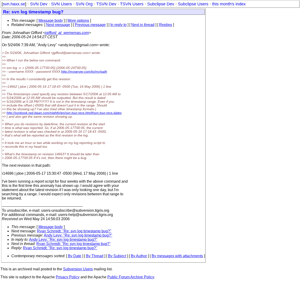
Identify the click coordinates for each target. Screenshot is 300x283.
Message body (50, 21)
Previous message (90, 25)
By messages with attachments (177, 256)
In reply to (118, 25)
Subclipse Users (193, 4)
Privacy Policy (67, 277)
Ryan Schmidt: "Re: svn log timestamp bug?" (74, 231)
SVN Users (61, 4)
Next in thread (142, 25)
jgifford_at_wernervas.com (67, 33)
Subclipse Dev (160, 4)
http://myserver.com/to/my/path (84, 71)
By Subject (117, 256)
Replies (165, 25)
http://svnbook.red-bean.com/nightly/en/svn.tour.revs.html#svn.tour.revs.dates (64, 113)
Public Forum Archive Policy (130, 277)
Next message (58, 25)
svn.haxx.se (14, 4)
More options (78, 21)
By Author (139, 256)
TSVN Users (131, 4)
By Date (74, 256)
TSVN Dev (106, 4)
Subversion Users (78, 269)
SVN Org (84, 4)
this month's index (229, 4)
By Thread (94, 256)
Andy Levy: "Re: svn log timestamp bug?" (78, 235)
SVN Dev (38, 4)
